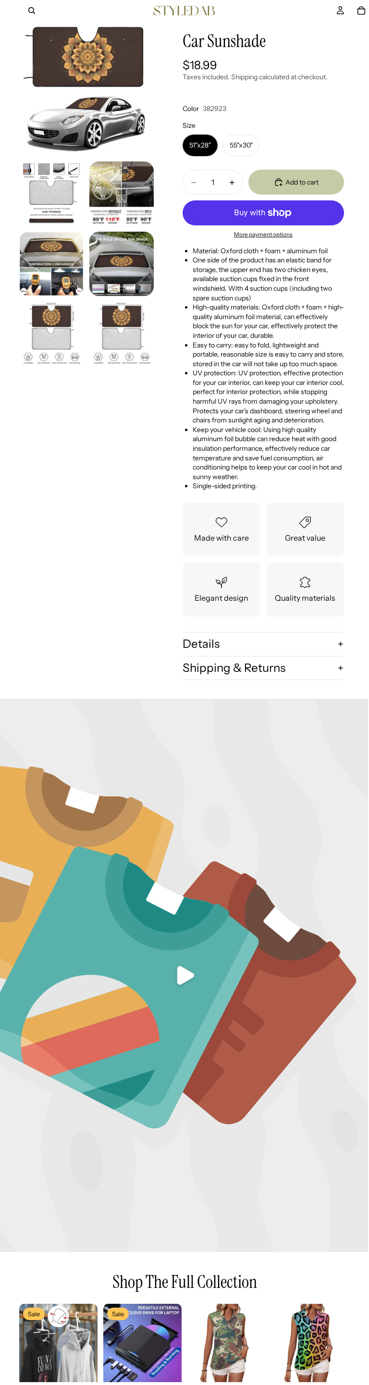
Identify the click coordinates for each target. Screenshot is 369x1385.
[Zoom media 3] (121, 193)
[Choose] (250, 1367)
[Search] (31, 10)
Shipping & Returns (234, 668)
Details (201, 644)
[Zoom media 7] (121, 334)
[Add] (82, 1367)
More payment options (263, 234)
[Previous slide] (29, 1343)
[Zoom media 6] (51, 334)
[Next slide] (87, 1343)
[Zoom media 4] (51, 264)
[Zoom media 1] (86, 88)
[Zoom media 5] (121, 264)
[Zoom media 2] (51, 193)
